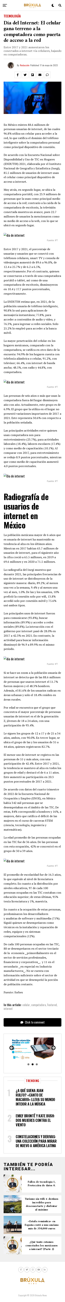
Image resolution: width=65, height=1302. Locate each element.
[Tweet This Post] (25, 75)
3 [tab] (37, 1064)
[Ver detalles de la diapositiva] (32, 1049)
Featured (52, 1004)
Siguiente (53, 1048)
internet (8, 1008)
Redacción (24, 65)
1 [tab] (28, 1064)
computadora (38, 1004)
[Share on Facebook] (17, 75)
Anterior (12, 1048)
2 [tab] (33, 1064)
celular (26, 1004)
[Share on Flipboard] (32, 75)
